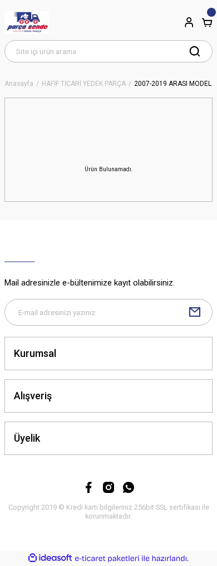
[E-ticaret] (107, 558)
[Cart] (207, 22)
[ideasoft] (50, 558)
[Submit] (195, 312)
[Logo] (26, 22)
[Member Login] (189, 22)
